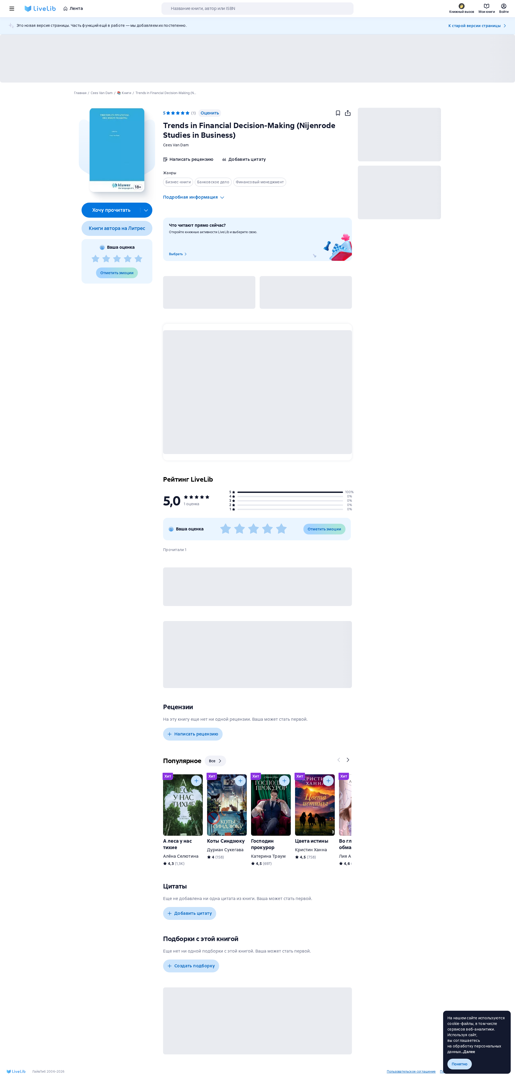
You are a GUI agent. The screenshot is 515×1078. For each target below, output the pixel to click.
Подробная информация (190, 197)
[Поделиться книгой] (347, 113)
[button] (117, 150)
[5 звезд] (138, 259)
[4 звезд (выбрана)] (183, 113)
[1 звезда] (95, 259)
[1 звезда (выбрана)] (168, 113)
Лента (76, 8)
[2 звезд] (106, 259)
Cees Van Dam (176, 145)
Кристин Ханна (311, 850)
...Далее (468, 1051)
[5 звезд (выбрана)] (187, 113)
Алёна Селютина (180, 856)
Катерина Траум (268, 856)
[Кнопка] (339, 760)
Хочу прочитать (111, 210)
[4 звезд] (127, 259)
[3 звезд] (117, 259)
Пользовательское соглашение (411, 1071)
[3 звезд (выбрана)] (178, 113)
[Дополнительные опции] (146, 210)
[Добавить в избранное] (338, 113)
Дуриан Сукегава (225, 850)
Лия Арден (350, 856)
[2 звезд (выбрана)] (173, 113)
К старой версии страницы (474, 25)
